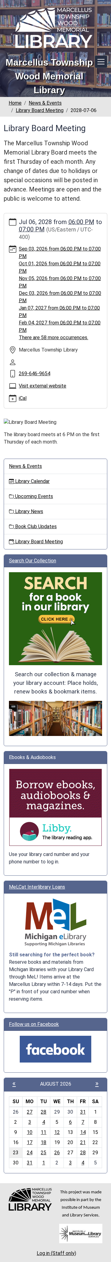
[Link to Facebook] (55, 1049)
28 (43, 1112)
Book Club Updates (35, 526)
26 (57, 1152)
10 (29, 1132)
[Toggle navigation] (101, 61)
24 (29, 1152)
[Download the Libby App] (55, 807)
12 (57, 1132)
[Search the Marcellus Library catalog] (55, 618)
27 (29, 1112)
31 (83, 1112)
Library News (28, 511)
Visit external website (42, 386)
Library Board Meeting (40, 110)
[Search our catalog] (55, 718)
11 (43, 1132)
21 (83, 1142)
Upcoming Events (33, 496)
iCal (23, 398)
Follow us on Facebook (34, 1024)
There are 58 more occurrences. (53, 337)
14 (83, 1132)
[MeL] (55, 922)
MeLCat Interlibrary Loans (37, 887)
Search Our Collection (32, 561)
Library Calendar (32, 481)
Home (15, 103)
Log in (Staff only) (56, 1253)
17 (29, 1142)
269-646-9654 (34, 373)
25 (43, 1152)
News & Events (45, 103)
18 (43, 1142)
